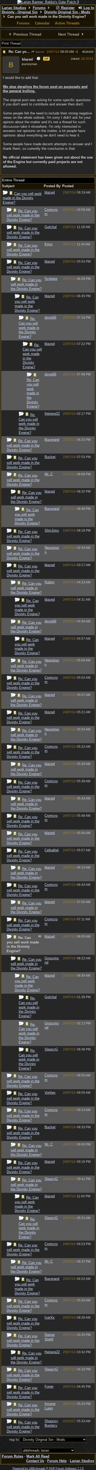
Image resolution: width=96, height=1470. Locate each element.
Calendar (42, 23)
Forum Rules (12, 1456)
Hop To (14, 1439)
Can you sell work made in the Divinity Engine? (22, 198)
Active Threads (67, 23)
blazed (39, 51)
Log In (88, 8)
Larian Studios (14, 8)
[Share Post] (76, 51)
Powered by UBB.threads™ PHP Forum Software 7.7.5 (48, 1468)
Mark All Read (37, 1456)
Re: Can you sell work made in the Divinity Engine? (23, 215)
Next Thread (69, 34)
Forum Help (57, 1461)
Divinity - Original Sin (20, 12)
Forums (39, 8)
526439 (88, 51)
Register (67, 8)
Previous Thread (26, 34)
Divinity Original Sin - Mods (67, 12)
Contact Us (35, 1461)
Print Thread (11, 43)
